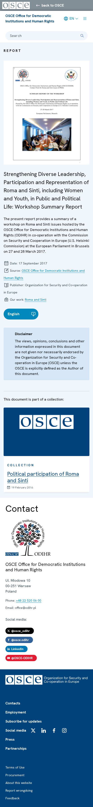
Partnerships (16, 748)
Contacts (12, 703)
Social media (15, 730)
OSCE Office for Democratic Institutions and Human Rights (29, 18)
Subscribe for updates (23, 721)
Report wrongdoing (19, 790)
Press (10, 739)
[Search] (82, 35)
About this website (18, 783)
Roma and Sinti (35, 300)
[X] (33, 730)
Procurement (14, 775)
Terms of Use (15, 767)
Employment (15, 712)
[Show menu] (84, 18)
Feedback (12, 798)
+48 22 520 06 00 (28, 600)
